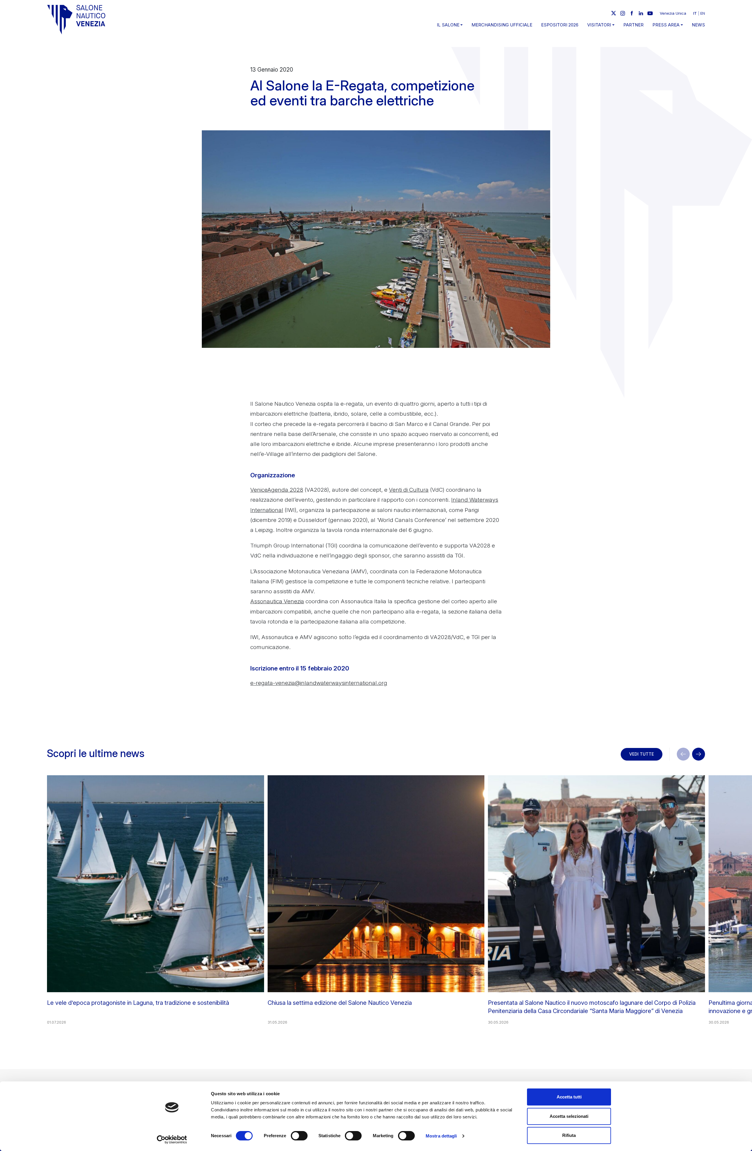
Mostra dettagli (441, 1135)
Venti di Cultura (409, 489)
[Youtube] (650, 13)
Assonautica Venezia (277, 601)
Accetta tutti (569, 1096)
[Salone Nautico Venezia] (76, 19)
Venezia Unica (673, 13)
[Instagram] (622, 13)
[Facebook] (631, 13)
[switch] (299, 1135)
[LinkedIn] (641, 13)
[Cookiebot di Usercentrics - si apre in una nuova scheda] (172, 1139)
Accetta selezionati (569, 1116)
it (695, 13)
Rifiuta (569, 1135)
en (702, 13)
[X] (613, 13)
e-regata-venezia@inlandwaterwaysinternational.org (318, 683)
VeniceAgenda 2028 (276, 489)
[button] (698, 754)
